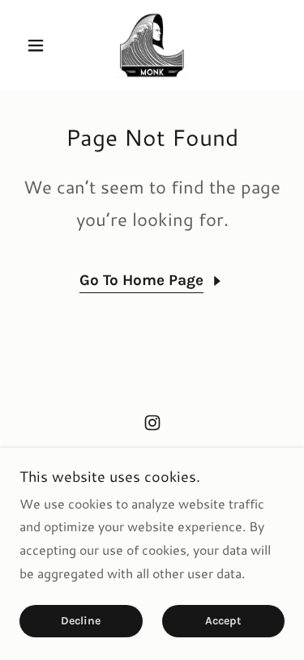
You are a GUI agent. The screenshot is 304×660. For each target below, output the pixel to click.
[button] (39, 45)
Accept (223, 621)
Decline (81, 621)
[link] (152, 45)
